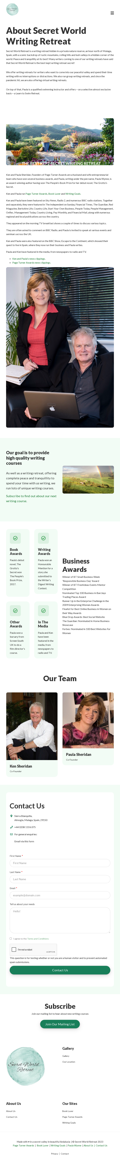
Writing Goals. (73, 193)
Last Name (15, 872)
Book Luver (54, 193)
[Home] (12, 9)
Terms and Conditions (38, 938)
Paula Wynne (74, 1145)
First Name (15, 855)
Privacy (54, 1153)
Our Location (68, 1061)
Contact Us (11, 1117)
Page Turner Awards (36, 193)
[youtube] (105, 720)
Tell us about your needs (22, 904)
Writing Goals (69, 1122)
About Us (10, 1111)
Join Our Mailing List (60, 1024)
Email (12, 888)
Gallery (65, 1056)
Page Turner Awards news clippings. (31, 262)
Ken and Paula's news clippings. (28, 258)
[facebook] (82, 720)
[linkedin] (93, 720)
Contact (65, 1153)
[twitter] (70, 720)
